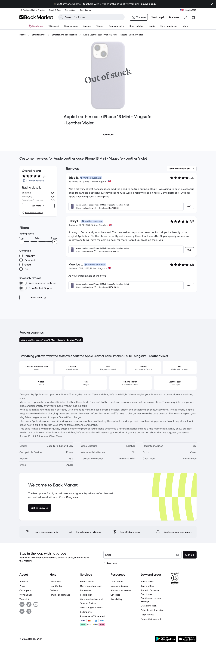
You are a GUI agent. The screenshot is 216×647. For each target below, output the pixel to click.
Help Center (56, 585)
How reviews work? (34, 212)
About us (23, 581)
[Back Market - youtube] (35, 604)
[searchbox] (94, 17)
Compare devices (119, 585)
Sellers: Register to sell (91, 607)
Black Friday (116, 599)
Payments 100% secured (92, 616)
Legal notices (147, 614)
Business (174, 17)
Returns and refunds (60, 594)
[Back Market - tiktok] (28, 604)
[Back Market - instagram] (22, 604)
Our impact (25, 590)
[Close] (212, 4)
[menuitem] (71, 25)
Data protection (149, 605)
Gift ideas (115, 594)
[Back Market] (36, 17)
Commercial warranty (91, 585)
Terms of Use (147, 581)
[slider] (22, 242)
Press (22, 585)
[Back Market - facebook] (22, 611)
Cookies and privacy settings (151, 600)
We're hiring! (25, 594)
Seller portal (86, 611)
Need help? (157, 17)
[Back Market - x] (28, 611)
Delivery (54, 590)
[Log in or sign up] (186, 17)
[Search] (61, 17)
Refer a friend (87, 581)
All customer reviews (121, 590)
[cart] (193, 17)
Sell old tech (86, 594)
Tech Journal (117, 581)
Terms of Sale (147, 585)
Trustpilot (24, 599)
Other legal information (152, 610)
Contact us (55, 581)
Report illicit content (151, 619)
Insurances (85, 590)
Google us (72, 497)
